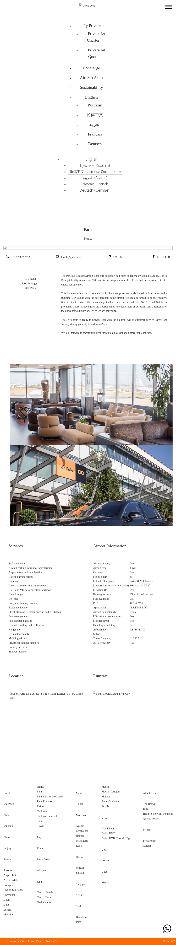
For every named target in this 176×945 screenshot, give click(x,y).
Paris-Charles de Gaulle (50, 796)
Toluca (79, 803)
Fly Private (91, 25)
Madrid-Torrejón (111, 791)
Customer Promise (16, 941)
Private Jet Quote (96, 53)
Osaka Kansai (44, 902)
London (106, 860)
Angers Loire (10, 875)
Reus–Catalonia (110, 801)
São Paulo (8, 803)
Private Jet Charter (96, 36)
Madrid (105, 786)
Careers (147, 845)
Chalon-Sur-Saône (13, 889)
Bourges (8, 885)
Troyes (40, 825)
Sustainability (91, 87)
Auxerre (7, 870)
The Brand (149, 803)
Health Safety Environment (158, 813)
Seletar (79, 894)
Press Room (149, 840)
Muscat (80, 867)
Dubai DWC (109, 833)
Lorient (7, 909)
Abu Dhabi (108, 828)
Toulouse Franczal (47, 816)
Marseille (8, 914)
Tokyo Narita (44, 897)
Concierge (91, 68)
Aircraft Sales (91, 77)
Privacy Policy (35, 941)
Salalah (80, 872)
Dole (6, 904)
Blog (145, 808)
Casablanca (82, 830)
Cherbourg (9, 894)
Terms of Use (52, 941)
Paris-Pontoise (44, 801)
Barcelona (81, 917)
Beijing (7, 848)
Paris (39, 791)
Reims (40, 806)
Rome (40, 848)
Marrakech (82, 840)
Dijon (6, 899)
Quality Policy (151, 818)
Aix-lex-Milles (11, 880)
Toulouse (42, 811)
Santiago (8, 825)
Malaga (106, 796)
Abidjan (41, 870)
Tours (40, 821)
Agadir (80, 825)
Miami (105, 882)
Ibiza (78, 921)
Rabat (79, 845)
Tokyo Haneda (45, 892)
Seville (105, 806)
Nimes (40, 786)
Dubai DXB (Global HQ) (116, 838)
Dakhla (80, 835)
